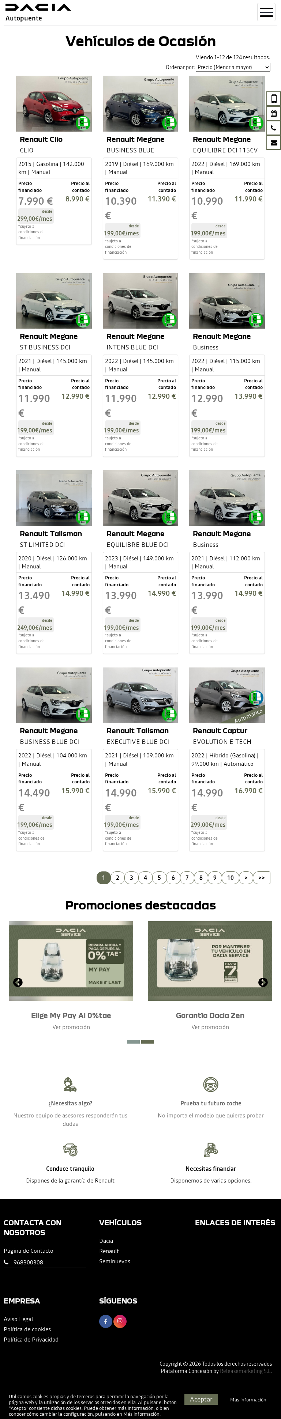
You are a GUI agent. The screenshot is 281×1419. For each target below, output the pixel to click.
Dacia (106, 1241)
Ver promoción (71, 1027)
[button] (133, 1041)
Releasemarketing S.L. (246, 1371)
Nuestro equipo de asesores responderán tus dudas (70, 1119)
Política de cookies (27, 1329)
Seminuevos (114, 1261)
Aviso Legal (18, 1319)
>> (261, 878)
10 (230, 878)
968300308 (28, 1262)
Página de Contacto (28, 1250)
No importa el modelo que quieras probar (211, 1115)
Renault (109, 1251)
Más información (141, 1414)
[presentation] (18, 983)
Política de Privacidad (31, 1339)
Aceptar (201, 1399)
